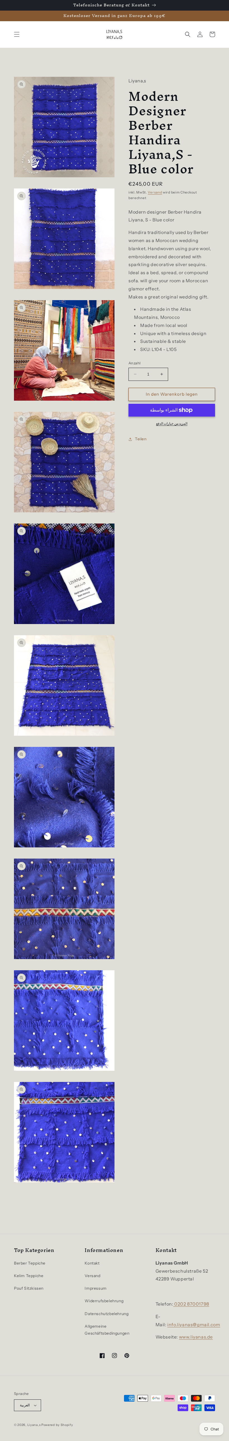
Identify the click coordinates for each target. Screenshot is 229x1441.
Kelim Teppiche (28, 1275)
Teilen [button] (141, 438)
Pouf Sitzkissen (29, 1288)
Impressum (95, 1288)
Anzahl (134, 363)
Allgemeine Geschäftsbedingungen (107, 1330)
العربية (25, 1405)
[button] (17, 34)
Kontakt (92, 1263)
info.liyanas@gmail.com (193, 1324)
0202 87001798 (191, 1304)
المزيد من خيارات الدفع (172, 423)
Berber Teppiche (30, 1263)
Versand (155, 192)
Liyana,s (34, 1425)
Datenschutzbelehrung (106, 1313)
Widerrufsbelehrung (104, 1300)
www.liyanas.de (196, 1337)
